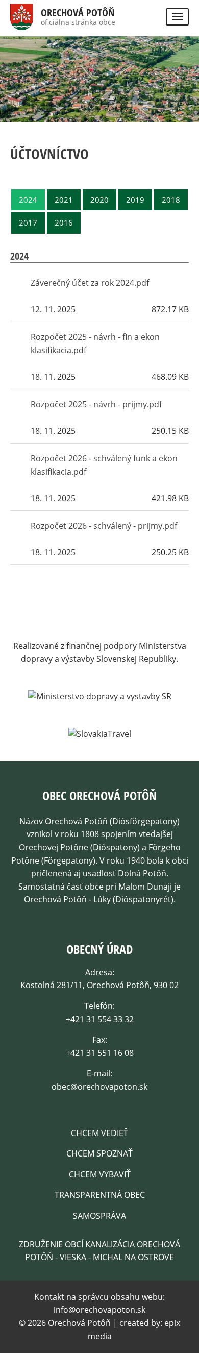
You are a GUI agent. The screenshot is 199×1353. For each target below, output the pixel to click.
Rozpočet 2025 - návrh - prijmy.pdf (96, 404)
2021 (64, 199)
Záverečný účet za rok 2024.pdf (90, 282)
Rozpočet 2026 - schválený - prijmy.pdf (104, 525)
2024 (28, 199)
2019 (135, 199)
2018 (171, 199)
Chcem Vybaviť (100, 1174)
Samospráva (99, 1215)
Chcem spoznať (99, 1153)
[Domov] (21, 23)
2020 (99, 199)
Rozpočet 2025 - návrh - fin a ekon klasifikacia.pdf (95, 343)
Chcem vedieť (99, 1133)
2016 (64, 222)
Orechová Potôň (78, 12)
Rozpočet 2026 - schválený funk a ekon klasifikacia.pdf (104, 465)
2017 (28, 222)
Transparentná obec (100, 1194)
